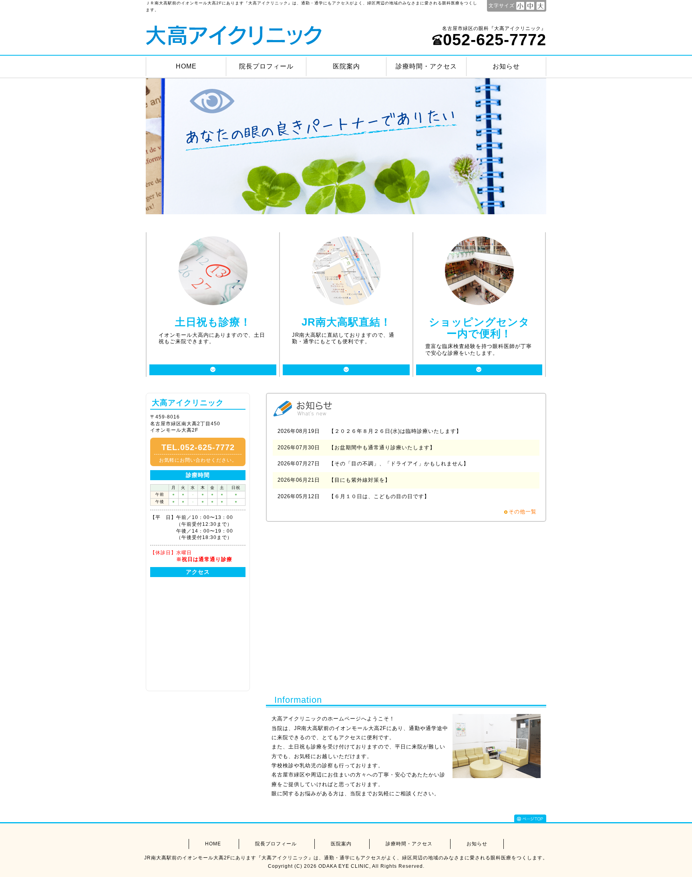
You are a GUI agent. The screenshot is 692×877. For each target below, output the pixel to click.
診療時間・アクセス (426, 66)
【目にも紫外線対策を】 (359, 480)
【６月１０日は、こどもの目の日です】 (379, 496)
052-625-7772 (494, 39)
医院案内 (346, 66)
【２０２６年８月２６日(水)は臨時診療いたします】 (395, 431)
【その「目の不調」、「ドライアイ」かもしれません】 (399, 464)
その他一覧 (523, 512)
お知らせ (506, 66)
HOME (186, 66)
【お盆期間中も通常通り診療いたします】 (382, 448)
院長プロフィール (266, 66)
